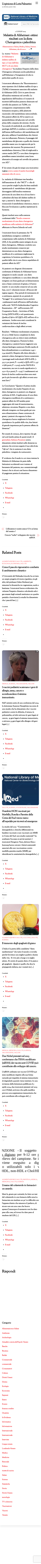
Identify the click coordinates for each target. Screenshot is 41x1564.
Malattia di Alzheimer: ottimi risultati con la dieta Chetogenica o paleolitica (20, 39)
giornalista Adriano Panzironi (14, 440)
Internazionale (7, 1431)
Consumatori (7, 1369)
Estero (4, 1400)
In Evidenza (6, 1417)
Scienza (33, 47)
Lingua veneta (7, 1444)
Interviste (5, 1439)
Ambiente (27, 561)
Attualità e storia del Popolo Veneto (15, 1342)
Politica (5, 1466)
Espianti (5, 1395)
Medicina (13, 1051)
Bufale (4, 1355)
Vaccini (31, 684)
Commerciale (7, 1360)
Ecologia (6, 564)
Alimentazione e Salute (10, 47)
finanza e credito (8, 1408)
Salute (27, 47)
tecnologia (6, 1497)
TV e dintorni (7, 1502)
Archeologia (6, 1337)
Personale (5, 1462)
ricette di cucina (8, 1470)
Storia (4, 1488)
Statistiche (21, 808)
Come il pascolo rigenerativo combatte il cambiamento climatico (20, 569)
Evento (4, 1404)
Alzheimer (12, 49)
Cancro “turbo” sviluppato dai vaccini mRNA (20, 536)
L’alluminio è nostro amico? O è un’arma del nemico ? (22, 530)
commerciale (6, 1364)
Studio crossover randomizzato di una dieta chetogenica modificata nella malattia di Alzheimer (17, 221)
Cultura (27, 938)
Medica (21, 47)
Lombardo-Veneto (9, 1448)
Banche (4, 1346)
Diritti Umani (7, 1377)
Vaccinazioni (21, 684)
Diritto (4, 1382)
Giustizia (5, 1413)
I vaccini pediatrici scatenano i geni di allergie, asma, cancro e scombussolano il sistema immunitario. (20, 692)
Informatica (6, 1422)
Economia (15, 564)
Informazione (7, 1426)
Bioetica (26, 1180)
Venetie (5, 1515)
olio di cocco (21, 49)
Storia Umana (7, 1493)
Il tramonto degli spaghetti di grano (19, 943)
